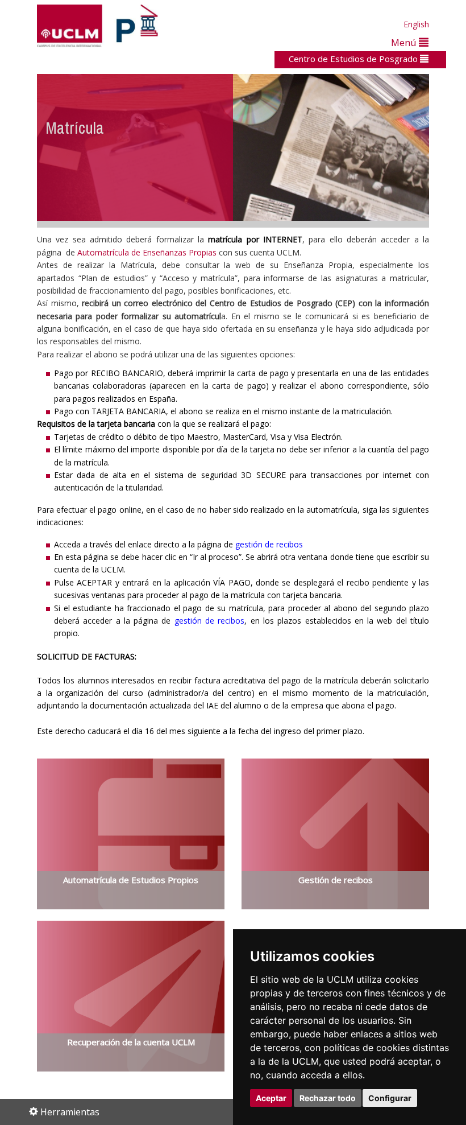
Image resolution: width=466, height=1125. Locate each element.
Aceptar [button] (271, 1098)
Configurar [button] (389, 1098)
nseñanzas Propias (182, 252)
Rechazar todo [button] (327, 1098)
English (416, 24)
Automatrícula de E (112, 252)
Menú (405, 42)
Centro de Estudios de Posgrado (354, 58)
